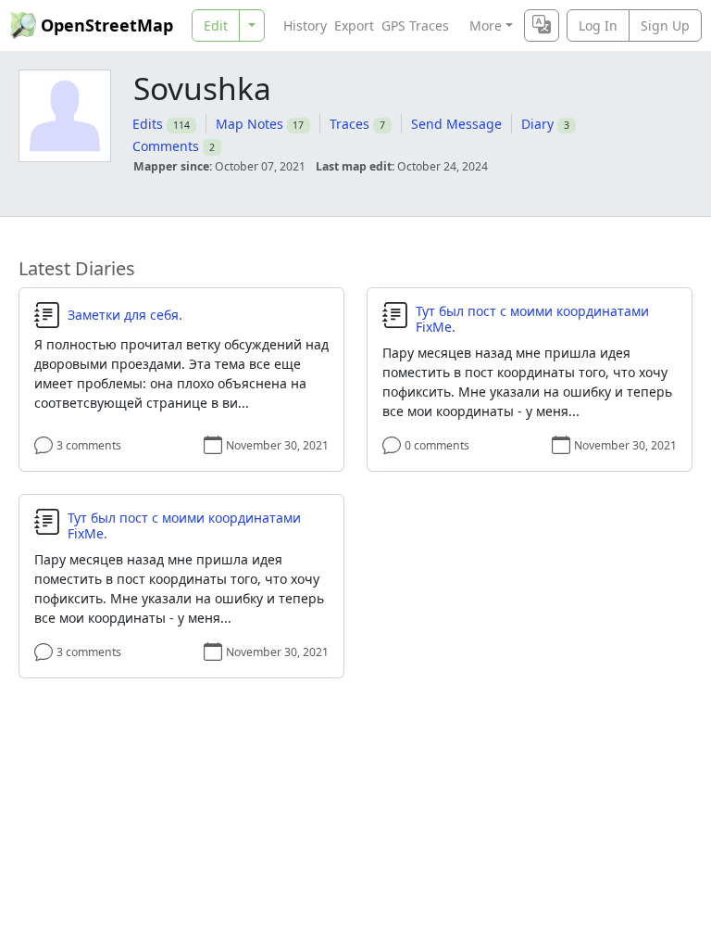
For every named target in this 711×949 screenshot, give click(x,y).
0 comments (437, 445)
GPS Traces (415, 25)
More (485, 25)
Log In (598, 25)
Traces (349, 124)
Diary (537, 124)
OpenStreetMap (107, 25)
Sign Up (665, 25)
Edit (216, 25)
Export (354, 25)
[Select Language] (541, 25)
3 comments (88, 445)
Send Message (456, 124)
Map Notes (249, 124)
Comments (165, 146)
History (305, 25)
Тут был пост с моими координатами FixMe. (532, 319)
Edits (147, 124)
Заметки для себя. (125, 315)
